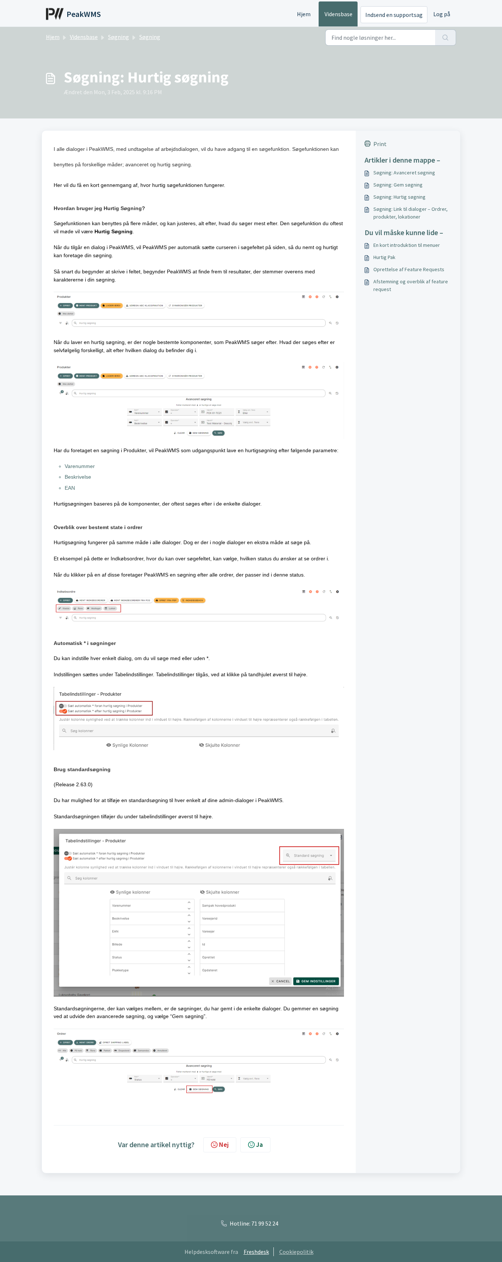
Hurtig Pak (384, 257)
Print (380, 144)
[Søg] (445, 37)
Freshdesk (256, 1251)
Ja (259, 1144)
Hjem (304, 14)
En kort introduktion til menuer (406, 245)
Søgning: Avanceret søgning (404, 172)
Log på (441, 14)
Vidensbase (338, 14)
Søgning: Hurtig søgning (399, 197)
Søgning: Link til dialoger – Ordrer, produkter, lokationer (410, 213)
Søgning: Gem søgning (398, 184)
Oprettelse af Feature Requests (408, 269)
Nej (224, 1144)
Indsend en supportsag (394, 14)
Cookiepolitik (296, 1251)
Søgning (118, 36)
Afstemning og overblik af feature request (410, 285)
